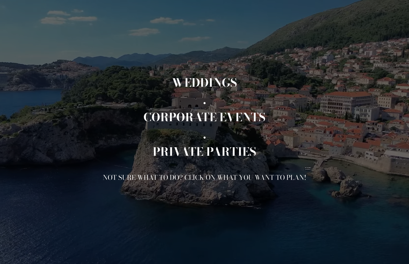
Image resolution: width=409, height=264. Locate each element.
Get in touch (374, 255)
